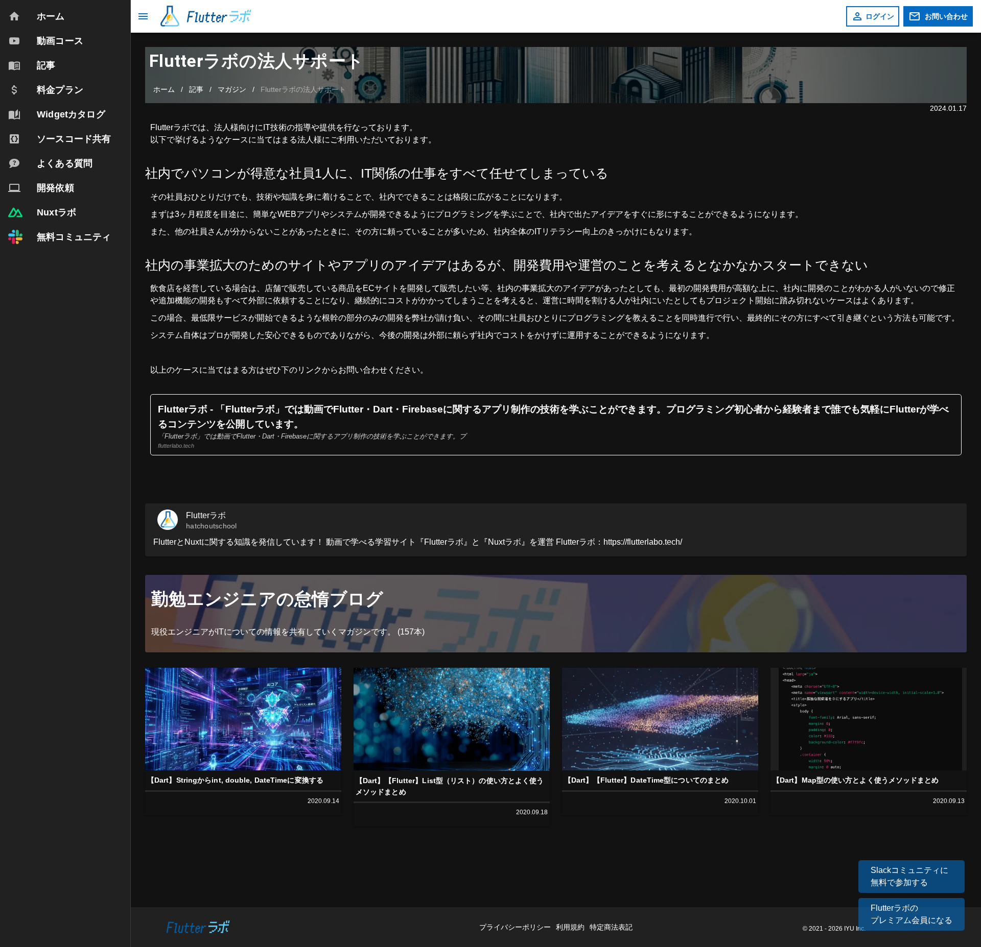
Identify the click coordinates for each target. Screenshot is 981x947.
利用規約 (571, 927)
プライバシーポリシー (516, 927)
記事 (196, 89)
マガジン (232, 89)
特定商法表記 (611, 927)
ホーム (164, 89)
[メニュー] (143, 16)
